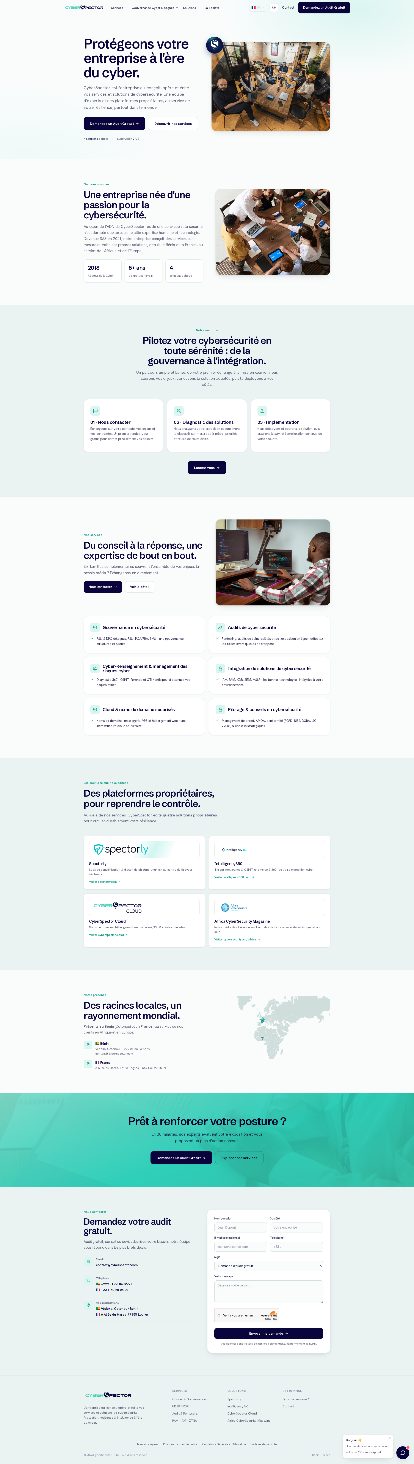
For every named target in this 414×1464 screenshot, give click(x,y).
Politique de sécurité (264, 1444)
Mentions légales (148, 1444)
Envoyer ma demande (266, 1333)
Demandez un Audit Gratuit (324, 7)
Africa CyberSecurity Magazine (249, 1420)
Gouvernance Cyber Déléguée (153, 8)
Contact (288, 7)
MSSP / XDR (180, 1406)
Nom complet (222, 1218)
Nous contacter (100, 586)
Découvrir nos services (173, 123)
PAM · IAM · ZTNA (184, 1420)
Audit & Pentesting (185, 1413)
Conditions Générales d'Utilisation (224, 1444)
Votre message (223, 1276)
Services (117, 8)
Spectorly (234, 1399)
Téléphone (276, 1238)
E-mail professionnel (227, 1238)
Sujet (217, 1257)
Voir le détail (139, 586)
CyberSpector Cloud (242, 1413)
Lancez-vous (204, 467)
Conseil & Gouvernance (189, 1399)
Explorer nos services (239, 1157)
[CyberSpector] (84, 8)
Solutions (189, 8)
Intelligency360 (238, 1406)
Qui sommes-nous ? (296, 1399)
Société (274, 1218)
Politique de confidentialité (180, 1444)
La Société (212, 8)
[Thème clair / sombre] (274, 7)
